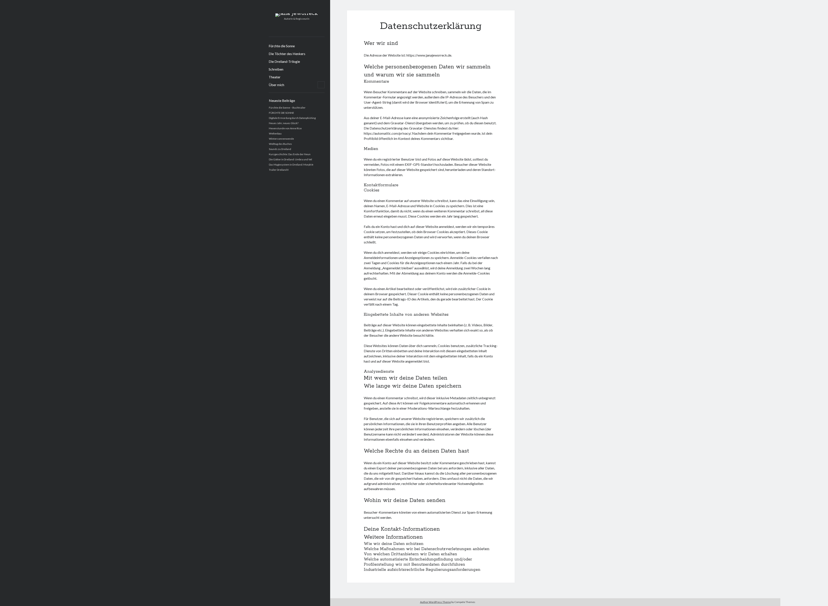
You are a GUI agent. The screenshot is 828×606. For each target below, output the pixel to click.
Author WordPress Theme (435, 602)
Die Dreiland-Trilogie (284, 61)
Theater (275, 77)
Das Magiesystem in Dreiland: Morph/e (291, 164)
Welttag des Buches (280, 143)
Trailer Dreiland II (279, 169)
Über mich (276, 85)
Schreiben (276, 69)
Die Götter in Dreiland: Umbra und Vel (290, 159)
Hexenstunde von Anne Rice (285, 128)
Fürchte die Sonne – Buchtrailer (287, 107)
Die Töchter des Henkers (287, 54)
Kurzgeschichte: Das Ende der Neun (289, 154)
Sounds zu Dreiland (280, 149)
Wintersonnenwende (281, 138)
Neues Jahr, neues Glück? (283, 123)
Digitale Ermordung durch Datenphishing (292, 118)
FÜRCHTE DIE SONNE (281, 112)
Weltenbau (275, 133)
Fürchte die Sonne (282, 46)
